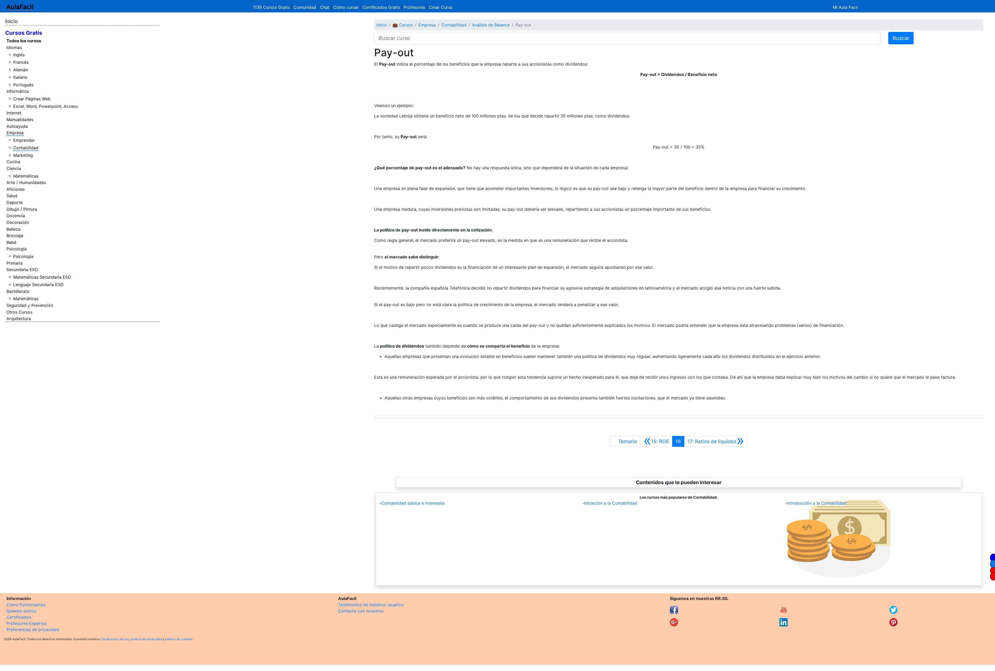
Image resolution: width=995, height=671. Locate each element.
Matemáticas (25, 176)
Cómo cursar (346, 7)
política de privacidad (146, 639)
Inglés (19, 54)
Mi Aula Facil (845, 7)
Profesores (414, 7)
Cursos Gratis (23, 33)
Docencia (15, 215)
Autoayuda (17, 126)
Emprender (24, 140)
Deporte (14, 202)
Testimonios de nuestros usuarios (371, 604)
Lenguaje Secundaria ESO (38, 284)
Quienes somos (21, 610)
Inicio (11, 21)
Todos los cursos (23, 40)
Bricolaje (14, 235)
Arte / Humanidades (26, 182)
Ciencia (13, 168)
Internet (14, 112)
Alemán (20, 69)
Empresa (15, 132)
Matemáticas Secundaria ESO (42, 277)
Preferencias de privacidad (32, 629)
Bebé (11, 242)
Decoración (17, 222)
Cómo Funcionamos (25, 604)
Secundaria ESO (22, 269)
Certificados (18, 617)
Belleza (13, 229)
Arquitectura (18, 318)
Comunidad (305, 7)
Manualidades (19, 119)
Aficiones (15, 189)
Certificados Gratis (381, 7)
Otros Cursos (19, 312)
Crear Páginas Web (32, 98)
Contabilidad (25, 147)
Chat (324, 7)
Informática (17, 91)
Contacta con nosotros (360, 610)
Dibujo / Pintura (21, 209)
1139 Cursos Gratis (272, 7)
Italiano (20, 77)
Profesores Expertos (26, 623)
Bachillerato (18, 291)
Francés (21, 62)
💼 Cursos (403, 24)
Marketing (23, 155)
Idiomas (14, 47)
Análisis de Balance (491, 24)
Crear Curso (441, 7)
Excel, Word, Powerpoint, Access (45, 106)
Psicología (16, 248)
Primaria (14, 263)
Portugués (23, 84)
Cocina (13, 161)
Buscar (901, 38)
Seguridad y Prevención (29, 305)
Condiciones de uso (115, 639)
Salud (11, 195)
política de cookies (178, 639)
